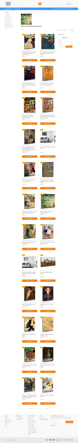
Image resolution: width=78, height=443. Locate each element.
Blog (6, 424)
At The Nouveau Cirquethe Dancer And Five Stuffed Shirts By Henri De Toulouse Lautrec (47, 117)
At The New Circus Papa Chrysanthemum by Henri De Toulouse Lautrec (28, 117)
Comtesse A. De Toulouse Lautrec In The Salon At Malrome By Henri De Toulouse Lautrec (29, 396)
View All (6, 28)
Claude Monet (7, 13)
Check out (69, 46)
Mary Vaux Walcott (8, 16)
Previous (30, 408)
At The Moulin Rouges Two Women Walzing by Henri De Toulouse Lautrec (47, 53)
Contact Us (7, 422)
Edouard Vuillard (8, 22)
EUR (54, 8)
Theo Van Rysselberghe (9, 25)
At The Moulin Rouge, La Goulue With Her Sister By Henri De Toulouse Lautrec (29, 53)
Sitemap (6, 426)
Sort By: (58, 30)
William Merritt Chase (8, 24)
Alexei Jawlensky (8, 21)
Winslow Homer (7, 19)
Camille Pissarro (7, 15)
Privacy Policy (7, 419)
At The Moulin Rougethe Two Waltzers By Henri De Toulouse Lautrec (28, 85)
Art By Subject (17, 8)
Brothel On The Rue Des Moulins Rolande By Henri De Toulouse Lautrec (29, 274)
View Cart (61, 46)
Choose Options (29, 60)
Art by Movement (8, 8)
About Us (6, 417)
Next (47, 408)
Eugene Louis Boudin (8, 18)
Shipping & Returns (8, 421)
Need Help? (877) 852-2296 (62, 8)
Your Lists (71, 8)
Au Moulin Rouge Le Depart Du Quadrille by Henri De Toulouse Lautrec (47, 181)
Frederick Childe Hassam (9, 27)
